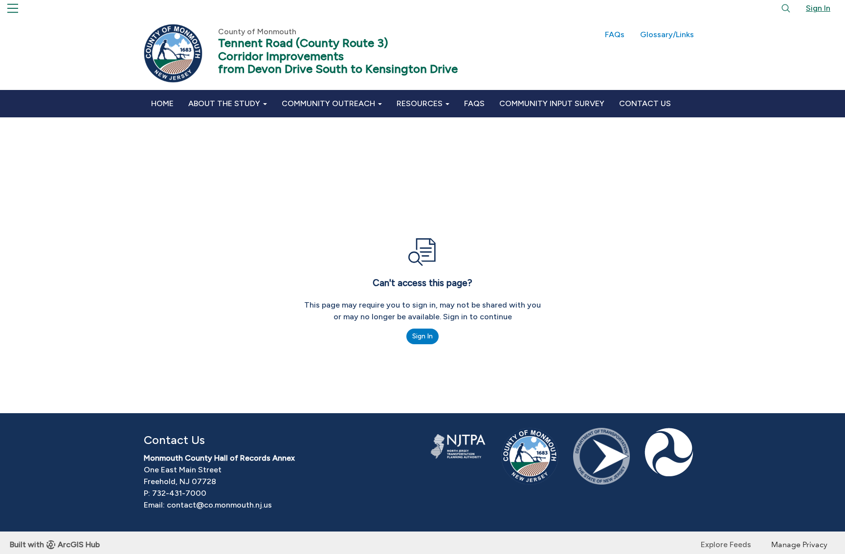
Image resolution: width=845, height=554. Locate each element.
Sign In (818, 8)
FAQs (614, 34)
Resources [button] (421, 103)
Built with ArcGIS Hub (55, 544)
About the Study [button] (225, 103)
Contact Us (645, 103)
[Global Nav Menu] (12, 8)
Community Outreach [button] (329, 103)
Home (162, 103)
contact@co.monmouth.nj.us (219, 505)
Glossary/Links (667, 34)
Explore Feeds (726, 544)
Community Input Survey (551, 103)
